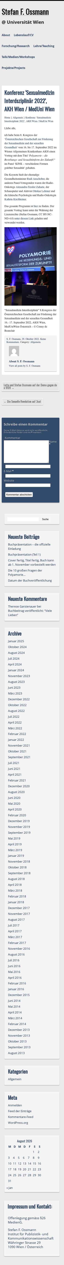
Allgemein (18, 117)
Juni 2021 (14, 769)
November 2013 (19, 1035)
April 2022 (15, 722)
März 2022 (15, 728)
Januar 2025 (16, 641)
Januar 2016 (16, 989)
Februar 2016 (17, 983)
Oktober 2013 (17, 1041)
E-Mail (9, 471)
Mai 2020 (14, 803)
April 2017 (15, 931)
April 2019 (15, 844)
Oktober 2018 (17, 867)
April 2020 (15, 809)
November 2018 (19, 861)
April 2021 (15, 774)
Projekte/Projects (13, 68)
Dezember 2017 (19, 908)
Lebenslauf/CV (23, 35)
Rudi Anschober (36, 178)
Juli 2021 (13, 763)
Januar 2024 (16, 670)
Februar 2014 (17, 1024)
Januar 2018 (16, 902)
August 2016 (16, 954)
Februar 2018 (17, 896)
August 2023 (16, 682)
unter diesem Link (24, 218)
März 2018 (15, 890)
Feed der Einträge (20, 1111)
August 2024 (16, 653)
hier (36, 206)
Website (9, 480)
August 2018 (16, 879)
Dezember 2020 (19, 786)
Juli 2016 (13, 960)
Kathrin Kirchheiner (15, 199)
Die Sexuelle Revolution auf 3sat (24, 401)
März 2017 (15, 937)
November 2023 (19, 676)
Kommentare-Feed (20, 1117)
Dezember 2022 (19, 699)
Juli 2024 (13, 658)
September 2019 (19, 833)
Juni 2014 (14, 1001)
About (6, 35)
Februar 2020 (17, 815)
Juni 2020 (14, 798)
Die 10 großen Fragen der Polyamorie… (25, 572)
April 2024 (15, 664)
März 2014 (15, 1018)
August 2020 (16, 792)
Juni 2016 (14, 966)
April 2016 (15, 978)
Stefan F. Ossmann (25, 11)
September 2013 (19, 1047)
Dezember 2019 (19, 821)
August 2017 (16, 919)
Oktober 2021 (17, 751)
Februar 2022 (17, 734)
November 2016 (19, 949)
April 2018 (15, 885)
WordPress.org (18, 1123)
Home (7, 117)
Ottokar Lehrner (41, 191)
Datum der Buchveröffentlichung (30, 580)
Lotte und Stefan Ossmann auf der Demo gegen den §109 (30, 386)
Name (53, 443)
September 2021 (19, 757)
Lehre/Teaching (43, 46)
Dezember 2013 (19, 1030)
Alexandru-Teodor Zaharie (30, 187)
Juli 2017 (13, 925)
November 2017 (19, 914)
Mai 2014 (14, 1006)
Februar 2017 (17, 943)
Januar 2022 (16, 740)
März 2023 (15, 693)
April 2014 (15, 1012)
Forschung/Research (16, 46)
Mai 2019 (14, 838)
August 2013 (16, 1053)
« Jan (9, 1188)
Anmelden (15, 1105)
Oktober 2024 (17, 647)
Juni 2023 (14, 687)
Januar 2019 (16, 856)
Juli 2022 (13, 717)
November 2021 (19, 745)
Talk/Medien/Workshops (18, 57)
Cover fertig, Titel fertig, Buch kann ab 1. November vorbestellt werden (32, 562)
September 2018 (19, 873)
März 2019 (15, 850)
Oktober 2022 (17, 705)
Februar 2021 (17, 780)
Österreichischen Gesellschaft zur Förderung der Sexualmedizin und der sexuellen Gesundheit (28, 143)
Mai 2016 (14, 972)
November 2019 (19, 827)
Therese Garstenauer (22, 606)
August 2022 (16, 711)
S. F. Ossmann (13, 338)
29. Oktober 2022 (30, 338)
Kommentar (12, 438)
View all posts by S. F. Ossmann (24, 365)
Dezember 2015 (19, 995)
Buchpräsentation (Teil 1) (24, 554)
